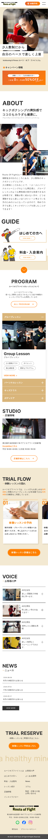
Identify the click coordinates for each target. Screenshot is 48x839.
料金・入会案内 (10, 781)
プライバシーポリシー (28, 829)
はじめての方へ (10, 776)
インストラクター (11, 797)
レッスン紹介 (9, 786)
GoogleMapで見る (9, 446)
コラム (28, 786)
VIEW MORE (9, 375)
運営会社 (15, 829)
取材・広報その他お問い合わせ (32, 792)
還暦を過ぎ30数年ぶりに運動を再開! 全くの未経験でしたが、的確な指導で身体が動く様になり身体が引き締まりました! (24, 634)
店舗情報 (7, 792)
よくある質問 (30, 776)
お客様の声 (29, 771)
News (27, 781)
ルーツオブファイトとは (14, 771)
